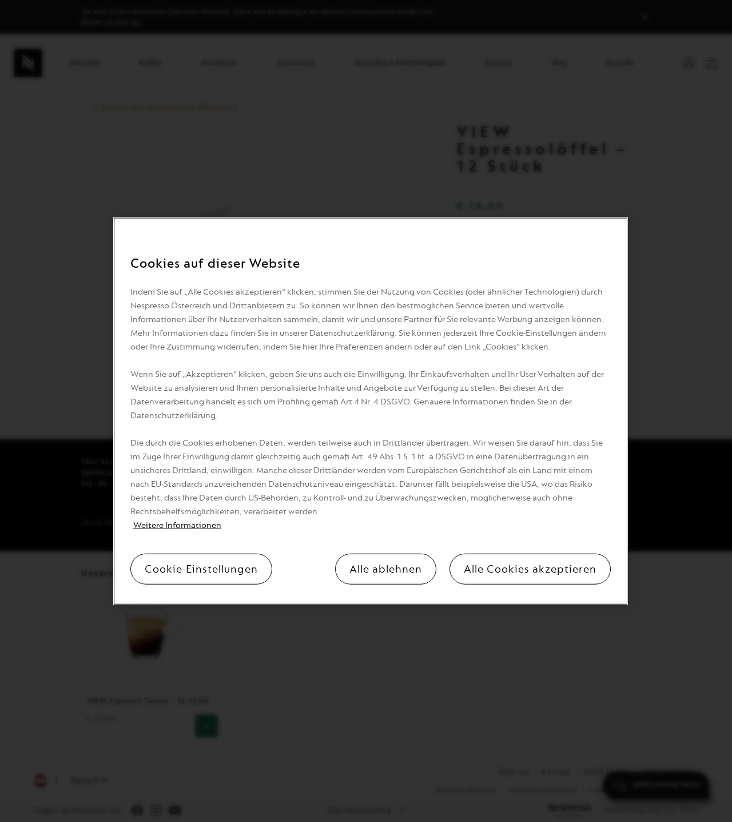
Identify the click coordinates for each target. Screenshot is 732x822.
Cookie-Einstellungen (201, 569)
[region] (370, 411)
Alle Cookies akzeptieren (530, 569)
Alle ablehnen (385, 569)
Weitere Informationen (177, 525)
